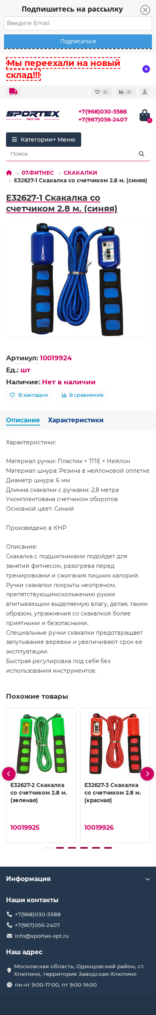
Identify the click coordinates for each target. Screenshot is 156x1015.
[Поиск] (142, 154)
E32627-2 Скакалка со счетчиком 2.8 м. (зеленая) (38, 792)
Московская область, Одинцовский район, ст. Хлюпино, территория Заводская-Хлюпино (79, 970)
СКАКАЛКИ (80, 173)
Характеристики (76, 420)
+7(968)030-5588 (102, 111)
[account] (145, 92)
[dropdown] (13, 92)
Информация (28, 879)
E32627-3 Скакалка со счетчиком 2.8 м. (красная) (112, 792)
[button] (48, 848)
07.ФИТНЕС (38, 173)
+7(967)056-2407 (103, 119)
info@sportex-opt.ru (42, 936)
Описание (23, 420)
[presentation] (9, 774)
